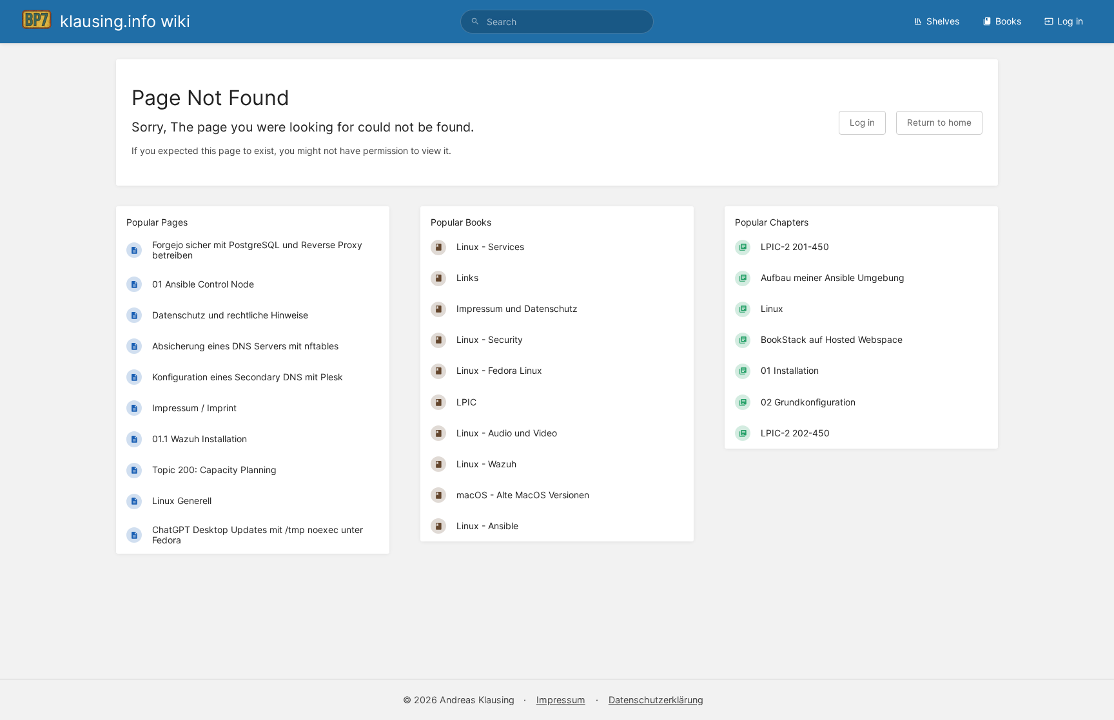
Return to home (939, 122)
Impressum (560, 699)
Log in (1070, 20)
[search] (557, 22)
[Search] (475, 21)
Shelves (942, 20)
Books (1008, 20)
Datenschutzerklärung (656, 699)
